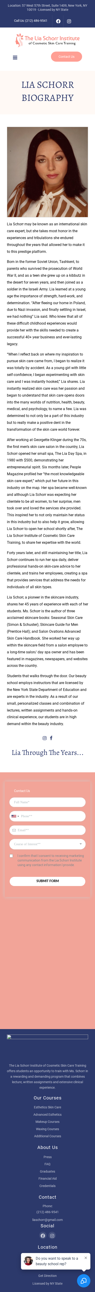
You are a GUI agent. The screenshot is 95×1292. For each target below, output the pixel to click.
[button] (15, 57)
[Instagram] (68, 21)
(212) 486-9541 (36, 20)
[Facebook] (57, 21)
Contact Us (66, 56)
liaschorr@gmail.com (47, 1220)
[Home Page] (47, 1048)
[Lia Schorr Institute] (48, 40)
